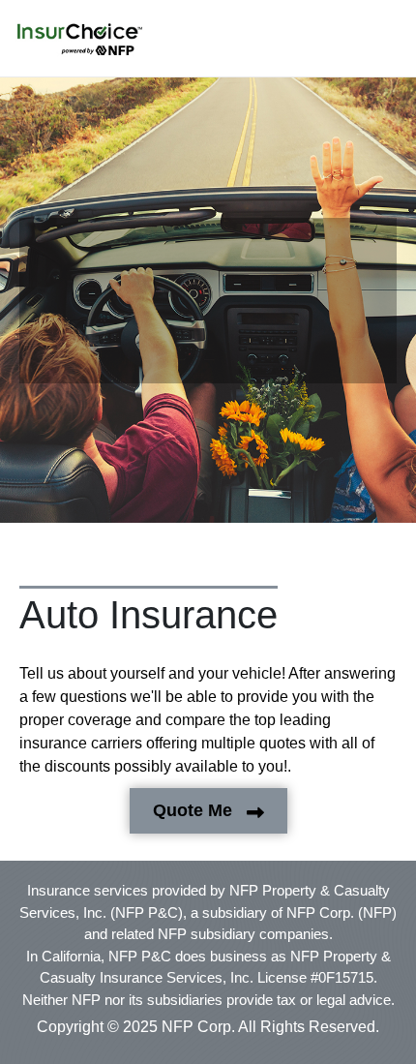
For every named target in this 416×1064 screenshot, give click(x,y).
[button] (79, 39)
